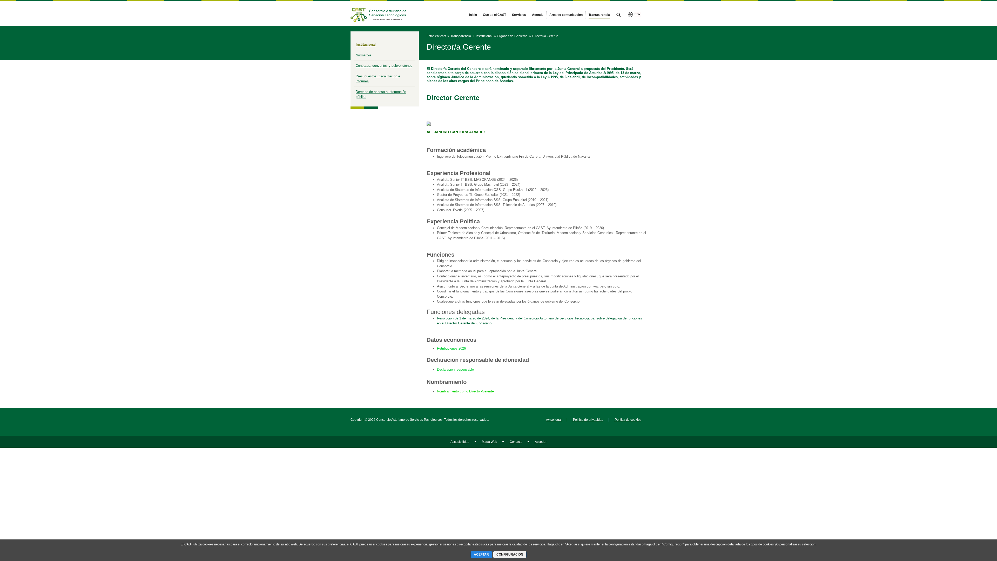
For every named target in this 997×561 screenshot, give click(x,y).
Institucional (366, 44)
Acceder (540, 442)
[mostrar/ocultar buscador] (618, 15)
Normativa (363, 55)
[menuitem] (473, 15)
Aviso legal (554, 420)
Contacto (515, 442)
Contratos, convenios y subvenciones (384, 66)
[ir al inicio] (976, 530)
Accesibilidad (459, 442)
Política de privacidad (587, 420)
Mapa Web (489, 442)
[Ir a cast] (379, 13)
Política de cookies (627, 420)
